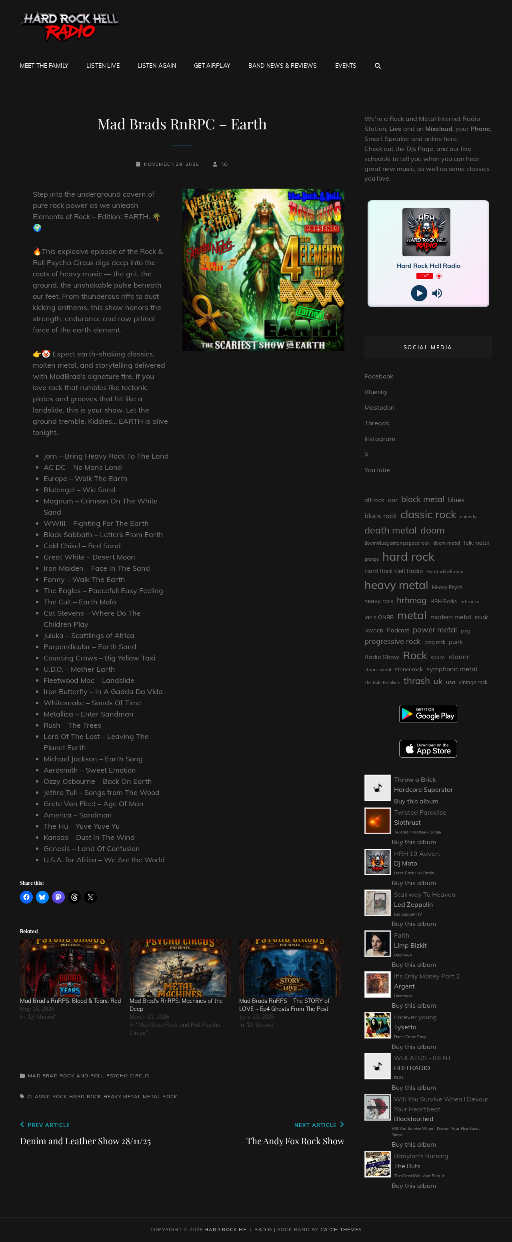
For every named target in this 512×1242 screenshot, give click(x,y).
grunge (371, 559)
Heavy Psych (447, 587)
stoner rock (409, 669)
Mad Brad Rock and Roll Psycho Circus (89, 1076)
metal (152, 1096)
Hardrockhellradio (444, 571)
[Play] (419, 293)
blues (456, 499)
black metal (422, 499)
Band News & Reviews (282, 65)
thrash (417, 680)
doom (432, 530)
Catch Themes (341, 1229)
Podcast (398, 630)
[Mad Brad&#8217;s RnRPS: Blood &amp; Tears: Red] (71, 968)
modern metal (450, 617)
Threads (376, 423)
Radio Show (381, 657)
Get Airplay (212, 65)
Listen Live (103, 65)
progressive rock (392, 641)
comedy (468, 516)
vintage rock (473, 682)
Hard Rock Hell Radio (393, 571)
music (481, 617)
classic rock (47, 1096)
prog (465, 631)
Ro (224, 164)
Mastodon (379, 407)
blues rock (380, 515)
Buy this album (416, 801)
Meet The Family (44, 65)
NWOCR (373, 631)
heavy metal (122, 1096)
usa (450, 681)
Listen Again (157, 65)
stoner (459, 656)
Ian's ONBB (379, 617)
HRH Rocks (443, 601)
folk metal (476, 542)
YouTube (377, 470)
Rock (170, 1096)
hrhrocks (469, 601)
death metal (390, 530)
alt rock (374, 500)
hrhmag (412, 600)
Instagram (379, 439)
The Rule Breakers (382, 682)
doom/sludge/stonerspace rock (397, 543)
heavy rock (378, 601)
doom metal (446, 543)
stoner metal (377, 669)
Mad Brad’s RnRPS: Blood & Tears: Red (70, 1000)
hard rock (85, 1096)
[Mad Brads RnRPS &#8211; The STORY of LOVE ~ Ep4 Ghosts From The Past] (290, 968)
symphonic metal (451, 669)
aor (393, 500)
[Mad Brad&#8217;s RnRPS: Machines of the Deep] (180, 968)
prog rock (434, 642)
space (438, 657)
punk (456, 642)
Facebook (378, 376)
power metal (435, 629)
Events (346, 65)
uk (438, 681)
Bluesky (376, 392)
